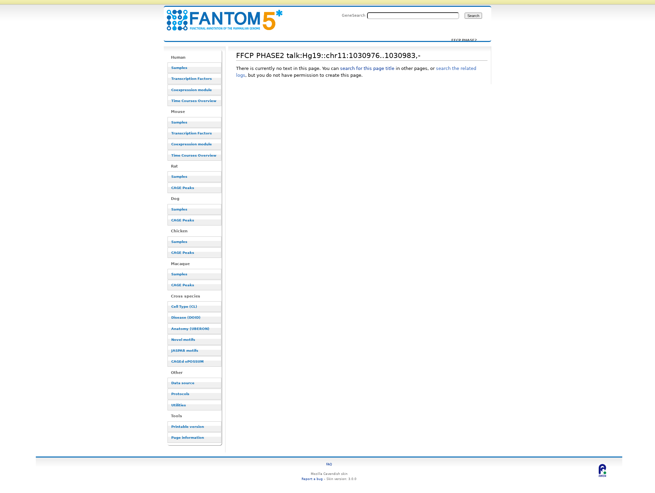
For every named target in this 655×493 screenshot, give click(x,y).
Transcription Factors (191, 79)
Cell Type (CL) (184, 306)
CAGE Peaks (182, 188)
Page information (187, 437)
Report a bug (312, 479)
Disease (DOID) (186, 317)
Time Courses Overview (193, 101)
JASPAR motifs (184, 350)
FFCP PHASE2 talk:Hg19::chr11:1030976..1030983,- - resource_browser (220, 16)
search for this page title (367, 68)
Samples (179, 68)
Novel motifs (183, 340)
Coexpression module (191, 90)
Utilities (178, 405)
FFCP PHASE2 (464, 40)
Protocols (180, 394)
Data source (182, 383)
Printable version (187, 427)
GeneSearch (353, 15)
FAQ (329, 464)
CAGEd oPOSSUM (187, 361)
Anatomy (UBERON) (190, 329)
